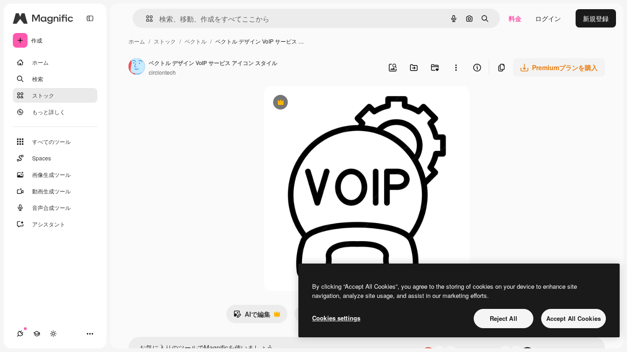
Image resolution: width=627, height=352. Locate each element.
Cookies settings (336, 318)
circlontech (162, 72)
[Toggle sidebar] (90, 18)
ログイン (548, 18)
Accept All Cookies (573, 318)
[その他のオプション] (456, 67)
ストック (165, 41)
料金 (515, 18)
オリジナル (327, 103)
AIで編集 (251, 316)
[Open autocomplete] (145, 18)
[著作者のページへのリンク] (137, 67)
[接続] (20, 333)
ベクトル (196, 41)
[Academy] (36, 333)
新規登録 (596, 18)
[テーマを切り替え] (53, 333)
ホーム (137, 41)
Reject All (503, 318)
